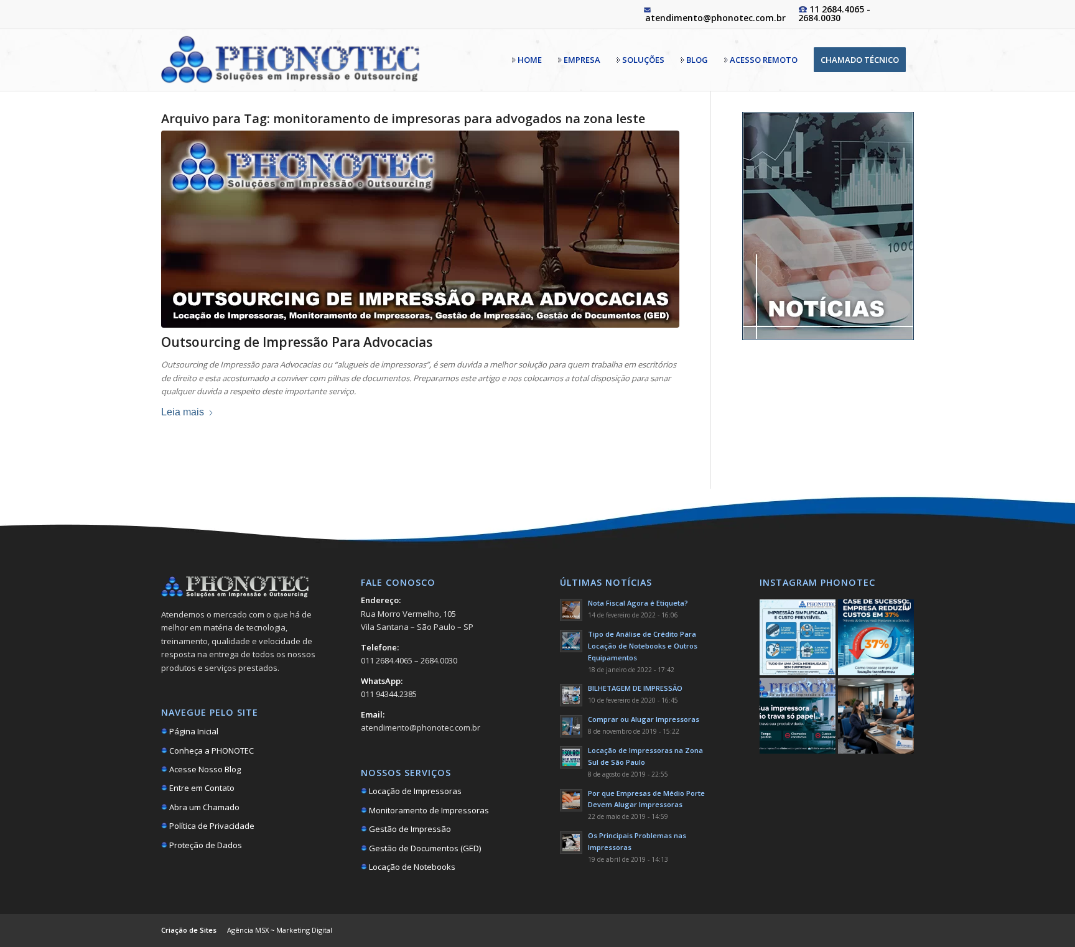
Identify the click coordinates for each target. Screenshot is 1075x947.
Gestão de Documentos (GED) (424, 848)
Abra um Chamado (203, 807)
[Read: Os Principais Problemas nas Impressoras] (571, 842)
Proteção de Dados (204, 845)
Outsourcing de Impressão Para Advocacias (296, 342)
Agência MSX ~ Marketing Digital (279, 930)
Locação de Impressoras (414, 791)
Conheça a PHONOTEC (210, 750)
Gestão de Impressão (409, 828)
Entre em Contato (201, 787)
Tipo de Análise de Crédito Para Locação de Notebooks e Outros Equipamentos (642, 645)
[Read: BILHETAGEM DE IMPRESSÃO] (571, 695)
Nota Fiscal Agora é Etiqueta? (638, 602)
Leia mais (182, 412)
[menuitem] (527, 60)
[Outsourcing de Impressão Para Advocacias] (420, 229)
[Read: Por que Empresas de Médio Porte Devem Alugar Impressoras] (571, 800)
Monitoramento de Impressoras (428, 810)
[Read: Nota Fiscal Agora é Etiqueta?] (571, 610)
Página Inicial (192, 731)
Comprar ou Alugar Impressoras (643, 719)
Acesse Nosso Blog (204, 769)
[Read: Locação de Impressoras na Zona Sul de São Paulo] (571, 757)
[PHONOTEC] (290, 60)
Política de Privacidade (210, 825)
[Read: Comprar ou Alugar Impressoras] (571, 726)
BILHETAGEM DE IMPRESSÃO (635, 688)
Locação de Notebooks (411, 866)
